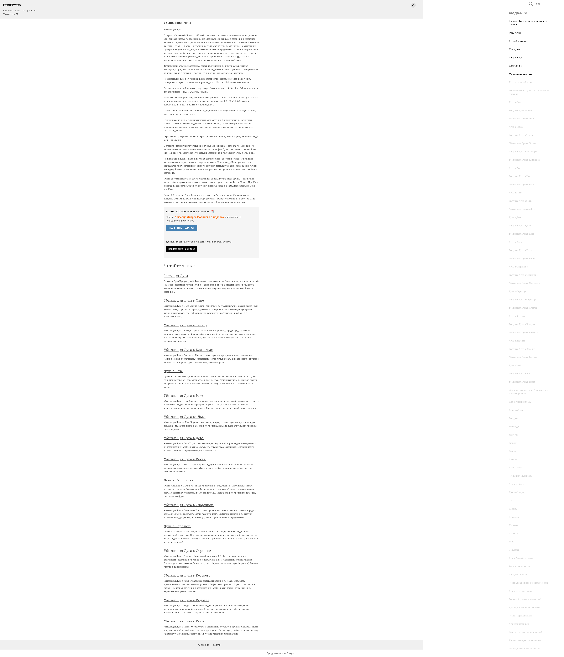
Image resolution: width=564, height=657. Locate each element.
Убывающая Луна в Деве (184, 437)
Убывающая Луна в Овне (184, 300)
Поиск (534, 3)
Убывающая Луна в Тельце (185, 325)
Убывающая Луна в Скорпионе (189, 504)
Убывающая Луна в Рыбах (185, 621)
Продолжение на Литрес (181, 249)
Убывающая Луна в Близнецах (188, 349)
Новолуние (514, 49)
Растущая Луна (516, 57)
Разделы (216, 645)
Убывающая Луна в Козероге (187, 575)
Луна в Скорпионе (178, 480)
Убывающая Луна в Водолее (186, 600)
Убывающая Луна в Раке (183, 395)
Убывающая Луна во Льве (184, 416)
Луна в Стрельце (177, 525)
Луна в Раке (173, 370)
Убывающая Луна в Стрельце (187, 550)
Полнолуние (515, 65)
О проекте (203, 645)
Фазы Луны (515, 32)
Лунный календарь (518, 40)
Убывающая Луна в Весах (185, 459)
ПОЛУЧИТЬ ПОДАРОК (181, 228)
